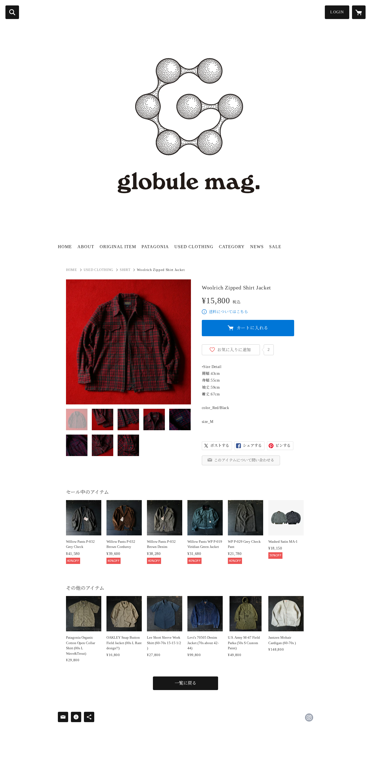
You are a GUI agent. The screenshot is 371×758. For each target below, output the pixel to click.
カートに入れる (253, 328)
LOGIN (337, 12)
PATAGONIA (155, 246)
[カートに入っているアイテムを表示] (359, 12)
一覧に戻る (185, 683)
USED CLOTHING (193, 246)
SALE (275, 246)
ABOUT (85, 246)
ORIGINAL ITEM (118, 246)
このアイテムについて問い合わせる (244, 460)
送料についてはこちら (228, 312)
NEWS (257, 246)
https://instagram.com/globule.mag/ (309, 717)
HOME (65, 246)
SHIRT (125, 270)
